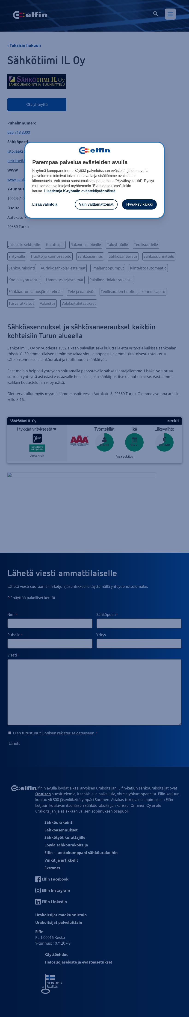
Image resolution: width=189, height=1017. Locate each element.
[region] (94, 180)
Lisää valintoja (44, 204)
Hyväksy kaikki (139, 204)
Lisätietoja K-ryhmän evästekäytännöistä (79, 191)
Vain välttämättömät (96, 204)
